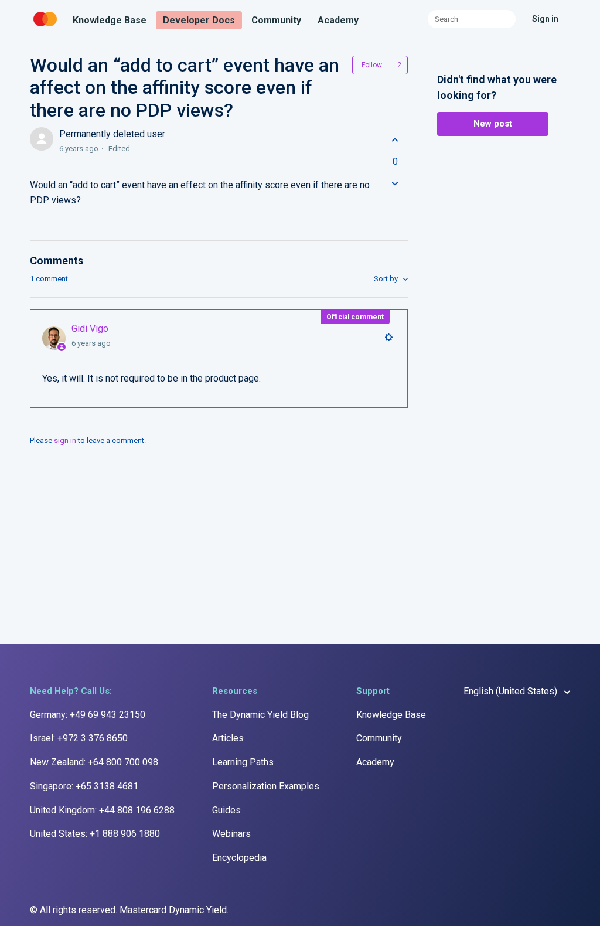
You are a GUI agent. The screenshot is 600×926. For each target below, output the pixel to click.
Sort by (387, 278)
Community (276, 20)
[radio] (395, 140)
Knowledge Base (109, 20)
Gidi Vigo (89, 328)
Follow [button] (372, 65)
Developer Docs (199, 20)
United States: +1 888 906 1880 (95, 833)
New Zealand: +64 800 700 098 (94, 762)
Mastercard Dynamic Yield (173, 909)
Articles (228, 738)
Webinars (231, 833)
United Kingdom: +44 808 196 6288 (102, 810)
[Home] (46, 26)
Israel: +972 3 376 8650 (79, 738)
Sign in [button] (545, 18)
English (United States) (511, 691)
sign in (65, 440)
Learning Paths (243, 762)
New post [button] (492, 123)
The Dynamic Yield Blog (260, 714)
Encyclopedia (239, 857)
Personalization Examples (265, 786)
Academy (338, 20)
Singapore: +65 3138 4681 (84, 786)
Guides (226, 810)
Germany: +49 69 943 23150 (87, 714)
